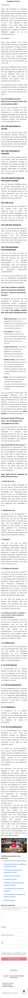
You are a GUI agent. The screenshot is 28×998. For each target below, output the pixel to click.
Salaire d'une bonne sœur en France (15, 861)
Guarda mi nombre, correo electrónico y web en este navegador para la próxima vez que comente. (14, 954)
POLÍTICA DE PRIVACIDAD (17, 976)
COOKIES (6, 976)
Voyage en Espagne (8, 986)
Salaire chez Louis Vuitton (12, 876)
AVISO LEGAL (14, 970)
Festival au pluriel (9, 900)
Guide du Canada (7, 984)
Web (2, 943)
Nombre (4, 927)
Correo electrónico (7, 935)
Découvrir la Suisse (8, 983)
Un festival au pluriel (10, 879)
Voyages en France (13, 1)
